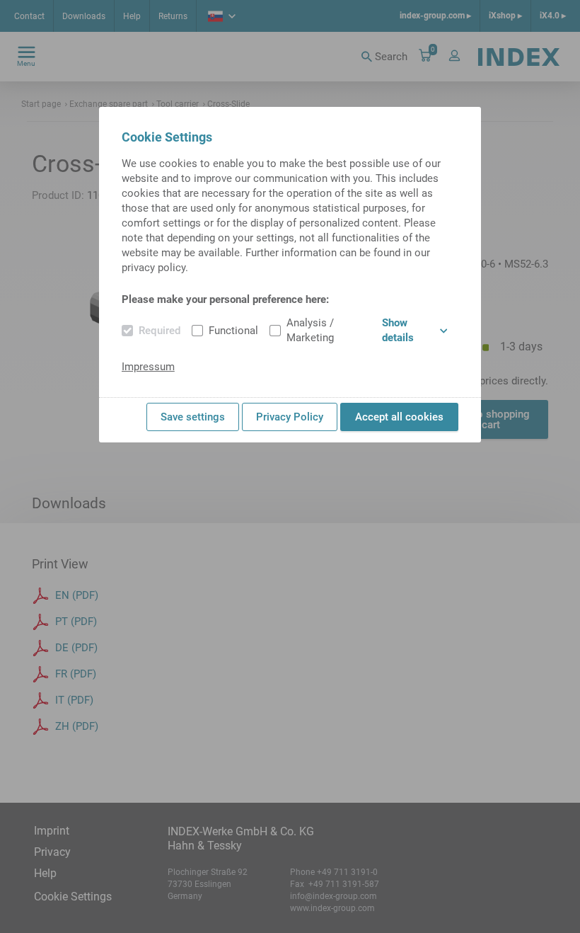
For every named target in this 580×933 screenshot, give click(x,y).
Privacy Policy (289, 417)
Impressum (148, 366)
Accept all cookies (399, 417)
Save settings (193, 417)
